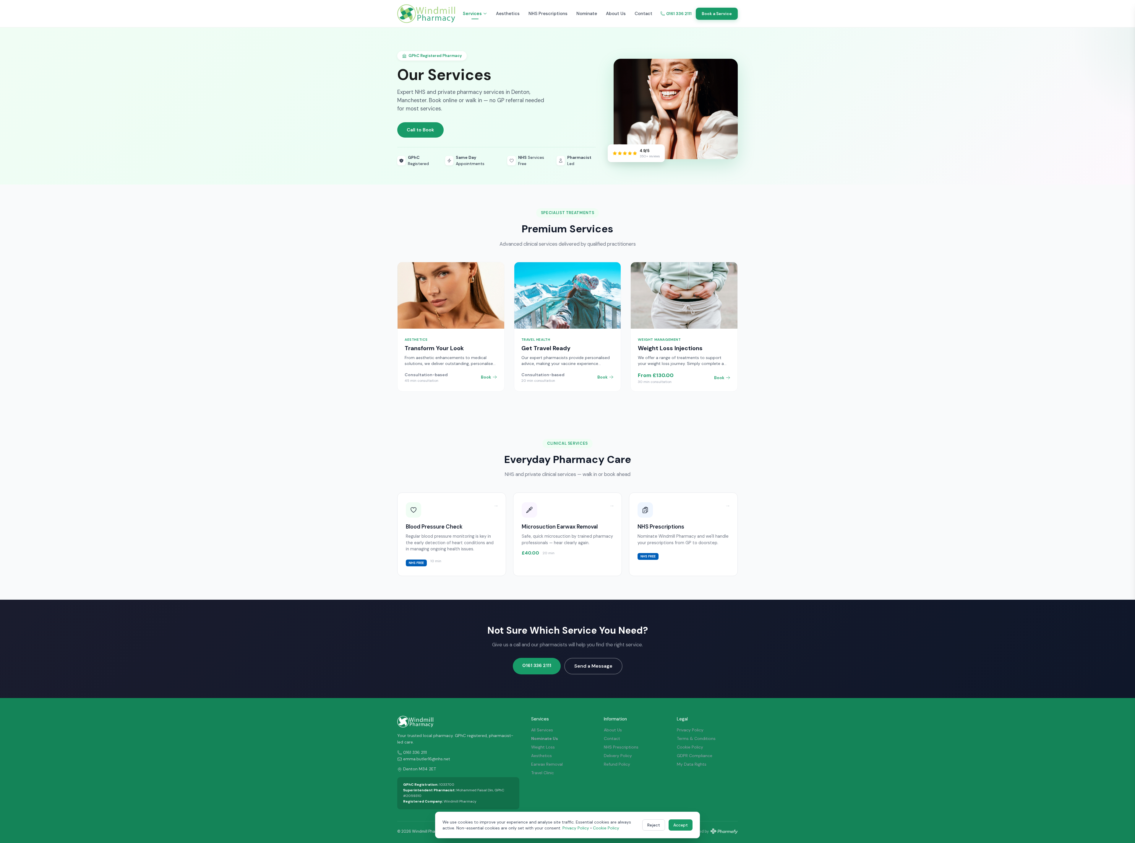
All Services (542, 730)
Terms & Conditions (696, 738)
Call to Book (420, 130)
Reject (653, 825)
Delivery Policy (618, 755)
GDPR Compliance (694, 755)
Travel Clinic (542, 772)
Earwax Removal (547, 764)
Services (472, 14)
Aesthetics (508, 14)
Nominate (586, 14)
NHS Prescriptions (548, 14)
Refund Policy (617, 764)
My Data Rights (691, 764)
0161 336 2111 (679, 13)
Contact (643, 14)
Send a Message (593, 666)
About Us (616, 14)
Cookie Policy (690, 747)
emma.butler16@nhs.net (426, 759)
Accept (680, 825)
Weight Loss (543, 747)
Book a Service (717, 13)
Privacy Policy (690, 730)
